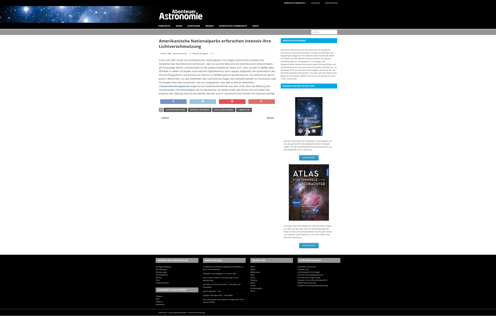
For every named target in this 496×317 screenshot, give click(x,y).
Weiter (270, 118)
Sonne (252, 291)
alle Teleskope (161, 269)
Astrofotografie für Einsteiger (309, 272)
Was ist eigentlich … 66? (212, 291)
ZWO (157, 299)
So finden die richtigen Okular (309, 277)
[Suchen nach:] (324, 32)
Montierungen (161, 272)
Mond (252, 267)
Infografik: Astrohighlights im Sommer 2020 (219, 273)
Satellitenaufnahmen (224, 110)
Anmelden (315, 3)
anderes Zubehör (162, 283)
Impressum (162, 312)
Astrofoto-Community (233, 25)
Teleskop (253, 280)
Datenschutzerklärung (196, 312)
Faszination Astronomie (307, 267)
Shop (256, 25)
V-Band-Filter (244, 110)
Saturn (252, 283)
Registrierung (331, 3)
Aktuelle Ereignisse (200, 53)
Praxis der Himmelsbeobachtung (310, 275)
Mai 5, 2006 (166, 53)
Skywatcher (160, 304)
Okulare (159, 277)
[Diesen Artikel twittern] (203, 101)
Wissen (209, 25)
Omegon (159, 296)
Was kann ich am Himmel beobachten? (312, 280)
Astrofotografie (161, 275)
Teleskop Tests (303, 269)
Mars (252, 275)
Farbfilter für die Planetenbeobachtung (313, 285)
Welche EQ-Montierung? (307, 283)
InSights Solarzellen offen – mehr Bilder (218, 295)
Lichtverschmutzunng (175, 110)
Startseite (164, 25)
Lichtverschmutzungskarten (174, 86)
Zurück (165, 118)
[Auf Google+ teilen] (261, 101)
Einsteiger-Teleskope (163, 267)
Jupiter (252, 269)
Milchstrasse (255, 272)
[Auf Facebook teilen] (173, 101)
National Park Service (200, 110)
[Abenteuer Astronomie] (248, 14)
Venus (252, 277)
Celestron (159, 301)
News (179, 25)
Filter (158, 280)
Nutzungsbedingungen (177, 312)
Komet (252, 285)
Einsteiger (193, 25)
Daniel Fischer (181, 53)
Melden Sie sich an (308, 76)
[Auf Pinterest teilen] (232, 101)
